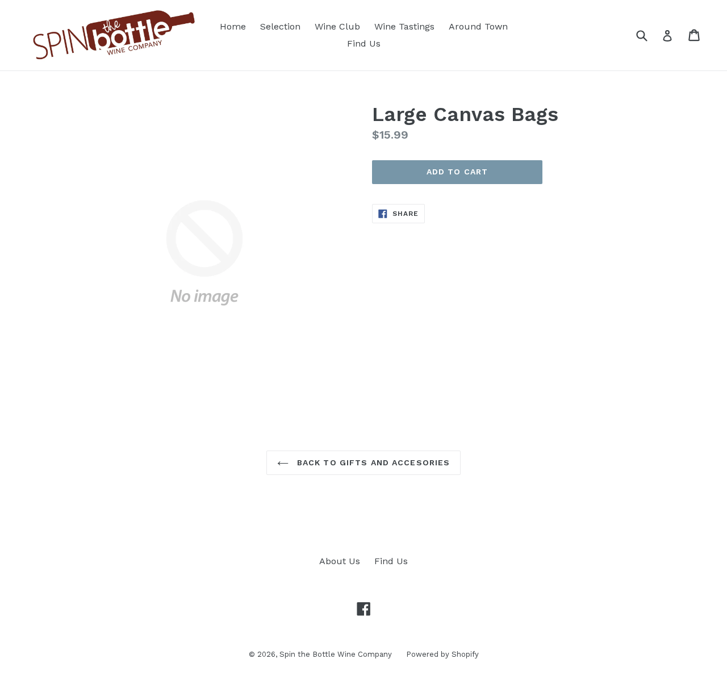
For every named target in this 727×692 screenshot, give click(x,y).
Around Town (478, 26)
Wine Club (337, 26)
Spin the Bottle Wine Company (335, 654)
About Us (339, 561)
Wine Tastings (404, 26)
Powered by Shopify (442, 654)
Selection (280, 26)
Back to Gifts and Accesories (372, 462)
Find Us (364, 43)
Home (233, 26)
